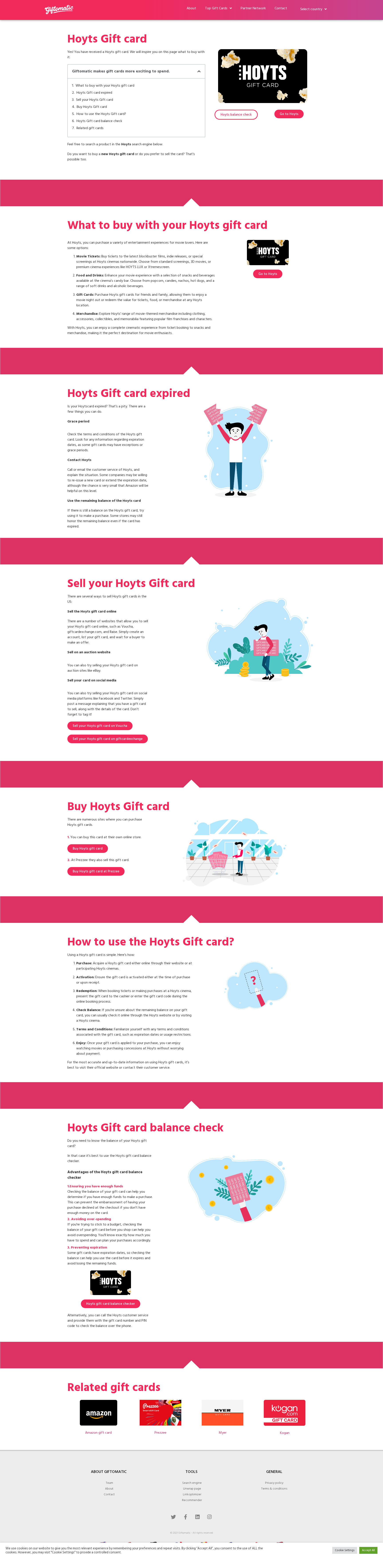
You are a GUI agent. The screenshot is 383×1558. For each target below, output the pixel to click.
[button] (199, 71)
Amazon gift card (98, 1432)
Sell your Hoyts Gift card (94, 99)
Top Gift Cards (216, 8)
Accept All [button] (368, 1550)
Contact (281, 8)
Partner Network (253, 8)
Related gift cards (90, 128)
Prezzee (160, 1432)
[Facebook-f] (185, 1517)
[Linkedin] (197, 1517)
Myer (223, 1432)
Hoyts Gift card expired (94, 92)
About (191, 8)
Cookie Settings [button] (344, 1550)
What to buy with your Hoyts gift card (105, 85)
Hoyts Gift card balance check (99, 121)
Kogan (284, 1433)
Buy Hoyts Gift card (92, 106)
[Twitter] (173, 1517)
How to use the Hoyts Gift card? (101, 114)
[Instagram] (209, 1517)
